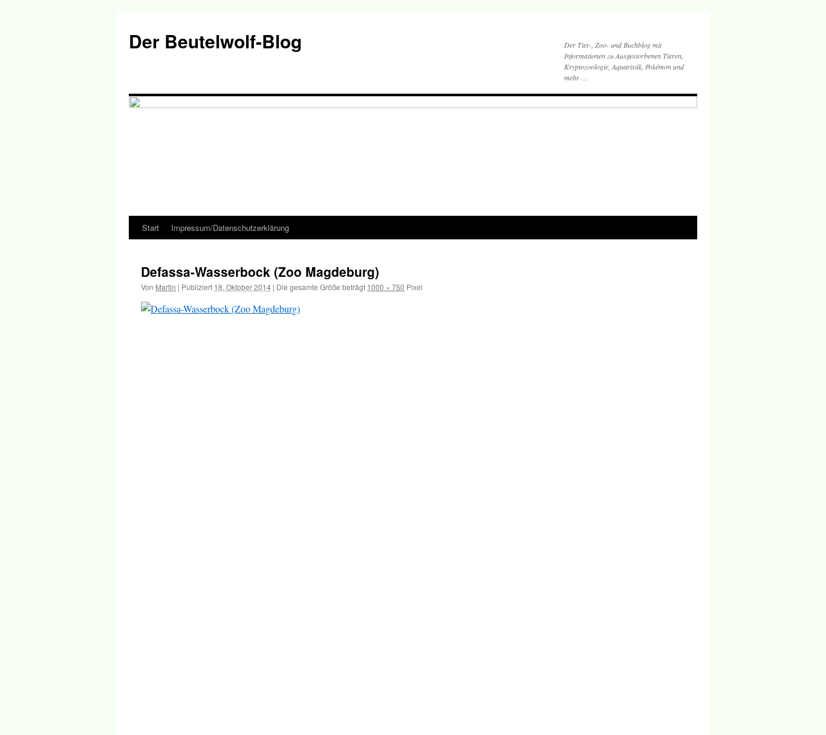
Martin (165, 287)
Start (150, 227)
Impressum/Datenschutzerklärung (230, 227)
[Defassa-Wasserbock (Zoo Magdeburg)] (413, 506)
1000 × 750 (386, 287)
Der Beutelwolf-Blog (215, 41)
